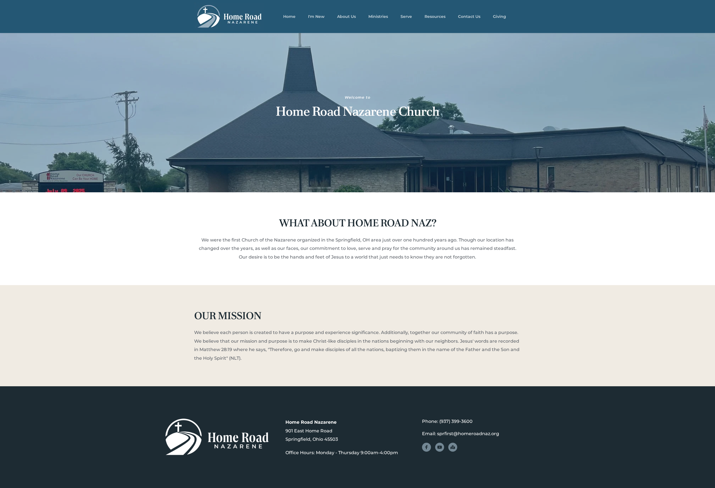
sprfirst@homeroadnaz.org (468, 433)
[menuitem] (289, 16)
